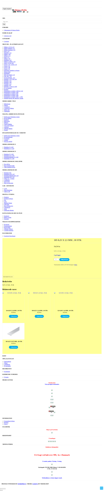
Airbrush (6, 127)
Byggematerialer (8, 137)
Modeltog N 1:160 (9, 154)
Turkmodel (7, 111)
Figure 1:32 (7, 66)
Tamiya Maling (8, 124)
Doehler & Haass (8, 198)
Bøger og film (7, 217)
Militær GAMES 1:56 (9, 61)
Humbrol (6, 120)
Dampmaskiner (8, 226)
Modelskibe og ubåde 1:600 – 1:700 (13, 97)
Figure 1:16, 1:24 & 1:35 (10, 64)
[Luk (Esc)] (5, 488)
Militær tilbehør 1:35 (9, 48)
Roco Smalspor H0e (9, 165)
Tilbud (5, 363)
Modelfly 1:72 (7, 83)
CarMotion (7, 180)
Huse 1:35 (6, 51)
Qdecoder (6, 204)
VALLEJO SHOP (8, 125)
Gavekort (6, 41)
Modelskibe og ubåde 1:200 (11, 92)
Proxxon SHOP (8, 141)
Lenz (5, 201)
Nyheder (6, 377)
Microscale (7, 121)
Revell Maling (7, 118)
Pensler (6, 130)
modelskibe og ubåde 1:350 (11, 94)
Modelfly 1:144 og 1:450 (10, 86)
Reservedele (7, 227)
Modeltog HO (7, 172)
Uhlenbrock (7, 207)
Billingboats (7, 104)
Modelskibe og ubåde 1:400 (11, 95)
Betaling (6, 422)
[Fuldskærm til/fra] (2, 488)
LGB (5, 188)
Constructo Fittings (9, 108)
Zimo (5, 209)
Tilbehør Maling (8, 128)
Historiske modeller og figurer (11, 70)
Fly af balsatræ (8, 88)
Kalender (6, 219)
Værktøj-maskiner (8, 230)
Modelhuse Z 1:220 (9, 148)
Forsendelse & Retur (9, 421)
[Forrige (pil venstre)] (0, 490)
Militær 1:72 (7, 56)
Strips (75, 264)
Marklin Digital (8, 203)
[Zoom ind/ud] (0, 488)
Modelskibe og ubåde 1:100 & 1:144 (13, 91)
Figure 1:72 (7, 69)
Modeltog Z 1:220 (8, 147)
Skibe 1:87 (7, 110)
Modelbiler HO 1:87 (9, 177)
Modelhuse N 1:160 (9, 155)
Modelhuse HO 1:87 (9, 174)
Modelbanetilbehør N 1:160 (11, 157)
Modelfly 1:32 (7, 80)
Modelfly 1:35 (7, 53)
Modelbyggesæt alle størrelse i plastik (13, 98)
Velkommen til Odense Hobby (12, 30)
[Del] (3, 488)
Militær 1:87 (7, 58)
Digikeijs (6, 197)
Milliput (6, 122)
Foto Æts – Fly (8, 76)
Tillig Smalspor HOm (9, 167)
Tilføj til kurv (64, 259)
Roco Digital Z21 (8, 206)
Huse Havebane (8, 190)
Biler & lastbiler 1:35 (9, 75)
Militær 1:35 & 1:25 (9, 47)
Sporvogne (7, 181)
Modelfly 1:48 (7, 82)
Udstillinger (7, 364)
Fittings (6, 105)
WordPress (22, 484)
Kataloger (6, 216)
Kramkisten (7, 371)
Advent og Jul (7, 36)
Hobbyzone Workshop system (12, 117)
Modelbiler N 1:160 (9, 158)
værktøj (6, 140)
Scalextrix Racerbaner (9, 236)
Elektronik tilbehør (9, 210)
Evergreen (6, 138)
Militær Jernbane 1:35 (9, 50)
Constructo (7, 107)
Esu (5, 200)
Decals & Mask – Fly (9, 78)
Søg (4, 24)
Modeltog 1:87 (8, 60)
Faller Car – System (9, 178)
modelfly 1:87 (7, 85)
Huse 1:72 (6, 57)
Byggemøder (7, 366)
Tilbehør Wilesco (8, 229)
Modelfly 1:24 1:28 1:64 (10, 79)
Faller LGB (7, 191)
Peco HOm (7, 164)
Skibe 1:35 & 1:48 (8, 63)
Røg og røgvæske (8, 183)
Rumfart (6, 89)
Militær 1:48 (7, 54)
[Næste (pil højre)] (2, 490)
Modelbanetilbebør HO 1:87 (11, 175)
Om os (5, 424)
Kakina (35, 484)
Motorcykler (7, 72)
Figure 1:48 (7, 67)
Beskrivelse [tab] (8, 276)
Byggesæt (6, 224)
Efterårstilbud (7, 361)
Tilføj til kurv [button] (14, 316)
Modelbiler (7, 73)
